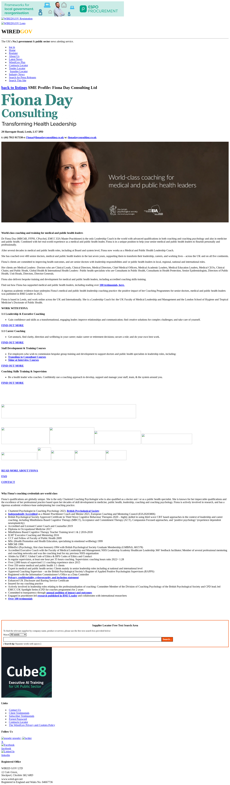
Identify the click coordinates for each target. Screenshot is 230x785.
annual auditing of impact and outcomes (69, 592)
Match (6, 634)
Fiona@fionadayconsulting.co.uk (45, 137)
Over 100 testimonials (20, 598)
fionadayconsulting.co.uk (82, 137)
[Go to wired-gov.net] (13, 23)
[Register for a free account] (16, 18)
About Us (14, 56)
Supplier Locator (19, 71)
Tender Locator (17, 68)
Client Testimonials (19, 713)
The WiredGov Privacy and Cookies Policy (32, 725)
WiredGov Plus (17, 62)
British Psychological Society (83, 510)
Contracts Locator (18, 65)
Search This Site (17, 80)
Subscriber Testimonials (21, 716)
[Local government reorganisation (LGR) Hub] (62, 15)
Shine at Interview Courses (23, 360)
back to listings (14, 87)
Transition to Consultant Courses (27, 357)
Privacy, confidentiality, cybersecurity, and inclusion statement (43, 577)
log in (12, 47)
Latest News (15, 59)
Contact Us (15, 710)
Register (13, 53)
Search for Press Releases (22, 77)
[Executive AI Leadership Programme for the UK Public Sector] (26, 696)
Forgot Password (18, 719)
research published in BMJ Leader (57, 595)
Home (12, 50)
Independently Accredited (23, 514)
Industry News (17, 74)
